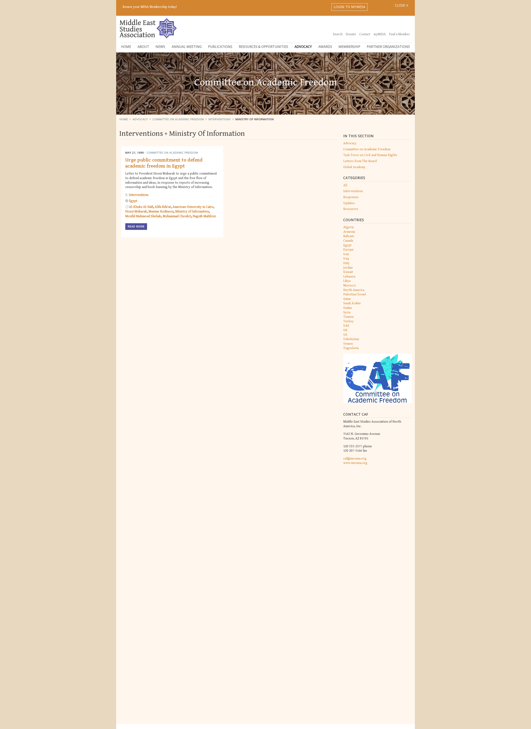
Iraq (346, 259)
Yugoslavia (351, 348)
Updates (349, 203)
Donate (351, 34)
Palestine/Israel (354, 294)
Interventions (219, 119)
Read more (136, 226)
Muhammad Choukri (177, 216)
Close (400, 5)
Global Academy (354, 167)
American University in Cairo (193, 207)
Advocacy (140, 119)
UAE (346, 326)
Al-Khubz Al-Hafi (141, 207)
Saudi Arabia (351, 303)
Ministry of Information (192, 211)
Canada (348, 241)
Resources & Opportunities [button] (263, 46)
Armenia (349, 232)
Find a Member (399, 34)
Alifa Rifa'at (163, 207)
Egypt (347, 245)
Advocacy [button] (303, 46)
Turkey (348, 321)
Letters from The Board (360, 161)
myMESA (380, 34)
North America (353, 290)
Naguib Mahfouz (204, 216)
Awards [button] (325, 46)
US (345, 335)
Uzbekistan (351, 339)
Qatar (347, 299)
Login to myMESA (349, 7)
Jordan (348, 268)
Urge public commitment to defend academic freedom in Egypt (163, 163)
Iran (346, 254)
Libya (347, 281)
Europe (348, 250)
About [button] (143, 46)
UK (345, 330)
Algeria (348, 227)
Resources (350, 209)
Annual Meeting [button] (187, 46)
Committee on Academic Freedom (178, 119)
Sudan (347, 308)
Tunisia (348, 317)
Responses (351, 197)
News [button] (160, 46)
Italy (346, 263)
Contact (364, 34)
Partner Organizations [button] (388, 46)
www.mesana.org (355, 463)
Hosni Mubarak (136, 211)
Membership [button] (349, 46)
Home (126, 46)
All (345, 185)
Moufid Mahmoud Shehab (143, 216)
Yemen (348, 344)
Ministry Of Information (254, 119)
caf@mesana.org (355, 459)
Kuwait (348, 272)
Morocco (349, 285)
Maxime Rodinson (161, 211)
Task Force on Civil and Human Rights (370, 155)
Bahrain (348, 236)
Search (337, 34)
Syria (346, 312)
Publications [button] (220, 46)
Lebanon (349, 277)
